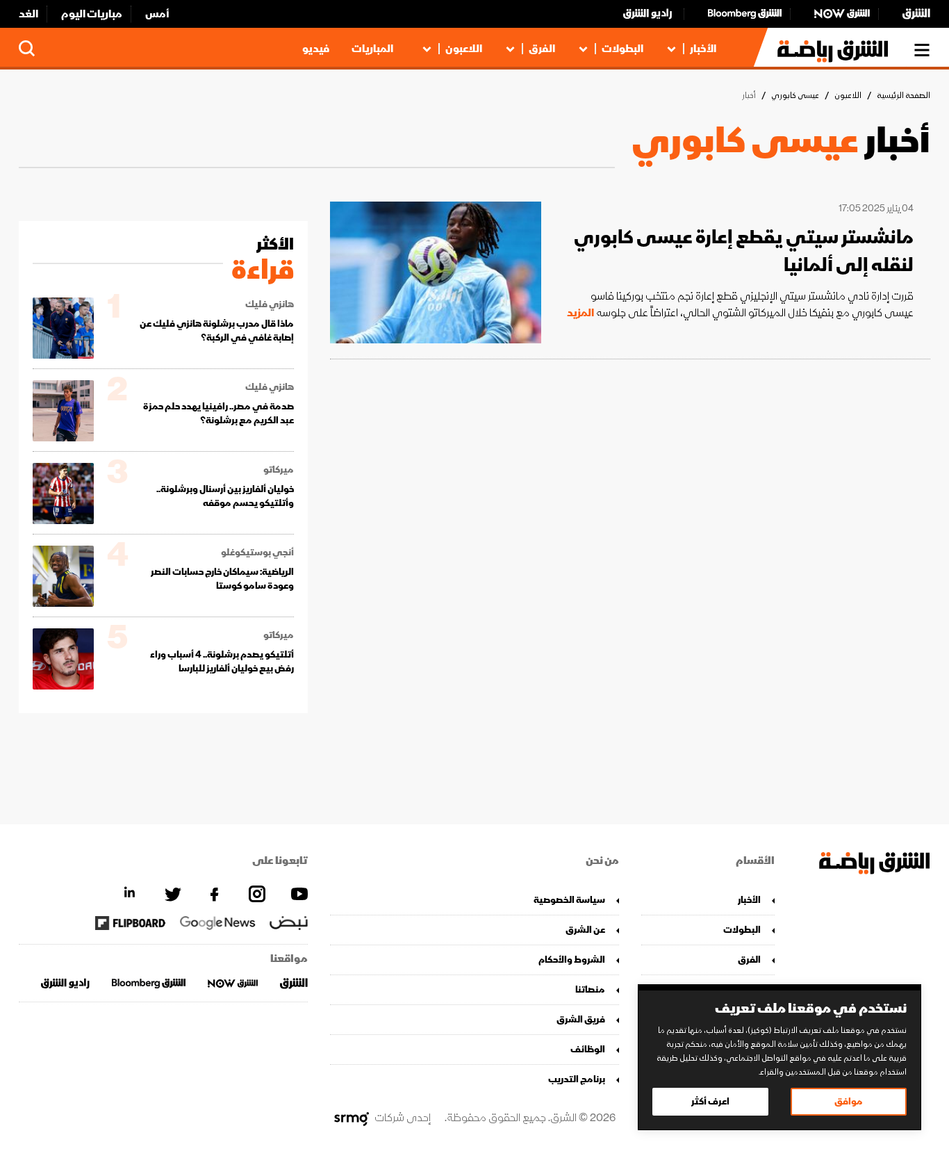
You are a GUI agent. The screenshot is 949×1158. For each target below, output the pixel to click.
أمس (157, 14)
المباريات (372, 48)
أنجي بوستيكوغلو (257, 553)
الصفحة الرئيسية (903, 95)
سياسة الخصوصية (569, 900)
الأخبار (703, 48)
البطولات (622, 48)
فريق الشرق (580, 1019)
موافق (848, 1101)
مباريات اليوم (91, 14)
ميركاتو (278, 470)
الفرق (542, 48)
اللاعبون (463, 48)
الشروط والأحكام (571, 960)
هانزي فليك (269, 304)
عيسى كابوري (795, 95)
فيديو (315, 48)
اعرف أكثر (710, 1101)
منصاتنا (590, 989)
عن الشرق (585, 930)
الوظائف (587, 1049)
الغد (28, 14)
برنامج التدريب (576, 1079)
